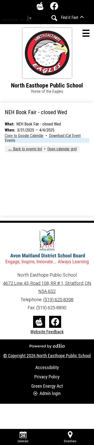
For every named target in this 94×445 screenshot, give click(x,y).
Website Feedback (47, 331)
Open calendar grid (62, 149)
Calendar (23, 441)
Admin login (50, 393)
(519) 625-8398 (58, 299)
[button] (72, 17)
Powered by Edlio (47, 345)
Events (10, 140)
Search (54, 18)
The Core (40, 6)
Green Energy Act (47, 386)
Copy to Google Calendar (24, 135)
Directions (70, 441)
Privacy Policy (47, 376)
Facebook (54, 6)
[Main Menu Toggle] (85, 33)
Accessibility (47, 367)
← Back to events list (25, 149)
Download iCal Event (65, 135)
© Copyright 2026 (47, 355)
